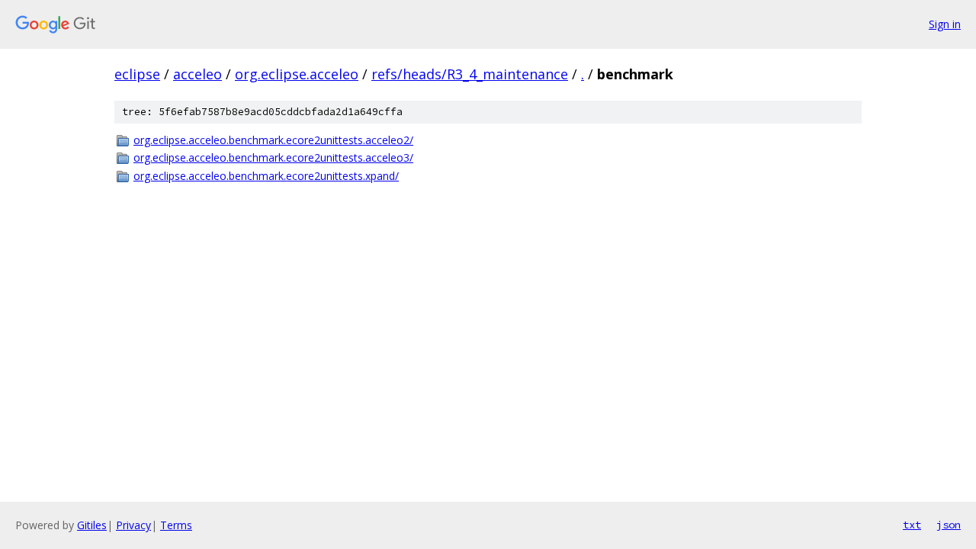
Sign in (945, 24)
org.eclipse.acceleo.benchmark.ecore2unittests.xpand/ (266, 176)
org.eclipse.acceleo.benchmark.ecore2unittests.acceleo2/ (273, 140)
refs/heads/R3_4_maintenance (469, 74)
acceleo (197, 74)
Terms (176, 525)
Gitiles (92, 525)
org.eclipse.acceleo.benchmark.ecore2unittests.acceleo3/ (273, 157)
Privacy (133, 525)
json (948, 524)
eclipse (137, 74)
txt (912, 524)
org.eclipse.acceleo (296, 74)
